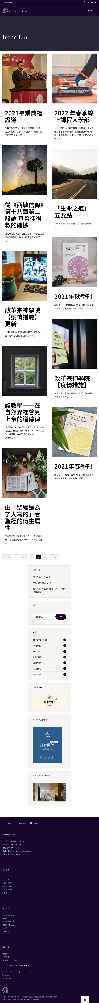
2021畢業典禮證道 (23, 116)
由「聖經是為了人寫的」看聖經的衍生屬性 (22, 517)
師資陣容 (5, 953)
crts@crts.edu (15, 854)
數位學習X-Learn (9, 925)
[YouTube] (91, 2)
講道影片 (37, 668)
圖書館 (4, 918)
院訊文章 (37, 674)
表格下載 (5, 931)
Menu (92, 10)
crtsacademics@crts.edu (22, 851)
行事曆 (4, 928)
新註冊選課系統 (8, 915)
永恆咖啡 (5, 893)
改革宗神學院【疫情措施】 (72, 381)
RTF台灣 (5, 880)
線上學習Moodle (8, 921)
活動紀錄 (37, 662)
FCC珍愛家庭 (7, 883)
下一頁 (54, 557)
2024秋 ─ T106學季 (10, 960)
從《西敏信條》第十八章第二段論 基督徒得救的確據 (24, 214)
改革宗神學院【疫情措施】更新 (22, 317)
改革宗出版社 (7, 886)
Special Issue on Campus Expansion (16, 971)
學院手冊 (5, 957)
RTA (4, 876)
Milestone (6, 975)
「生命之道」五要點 (72, 211)
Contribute (6, 978)
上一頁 (7, 557)
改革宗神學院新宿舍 (42, 582)
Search (61, 617)
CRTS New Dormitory (43, 577)
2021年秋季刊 (73, 296)
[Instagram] (87, 2)
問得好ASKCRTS (40, 639)
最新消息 (37, 657)
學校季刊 (37, 645)
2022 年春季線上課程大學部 (73, 116)
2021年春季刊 (73, 466)
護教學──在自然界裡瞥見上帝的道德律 (22, 412)
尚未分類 (37, 651)
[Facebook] (84, 2)
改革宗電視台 (7, 889)
